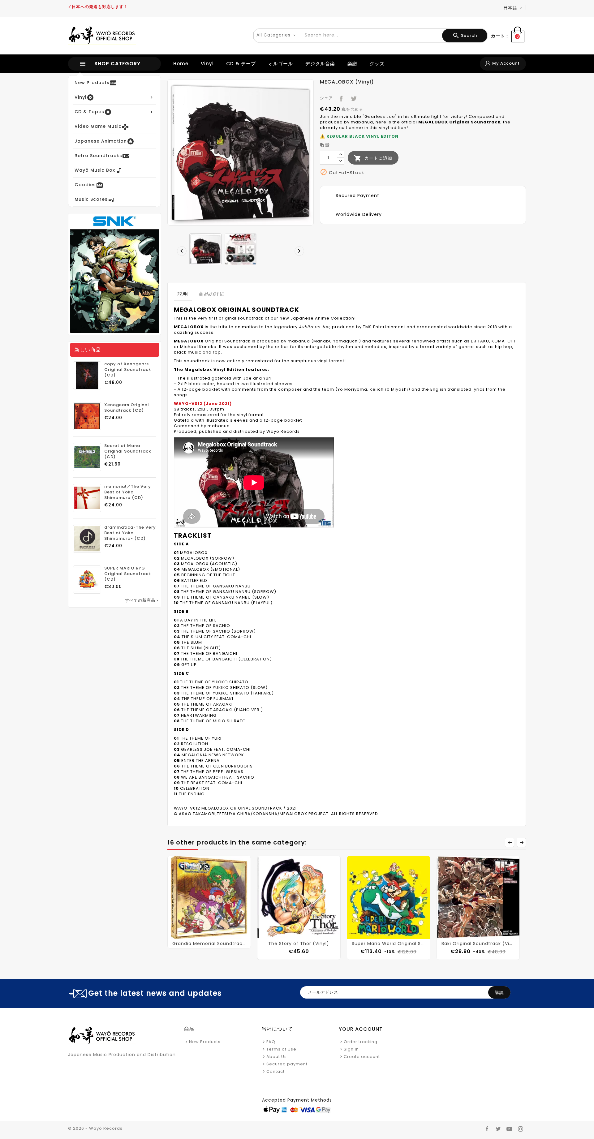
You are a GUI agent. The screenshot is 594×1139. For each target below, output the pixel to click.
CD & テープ (241, 63)
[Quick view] (215, 933)
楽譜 (352, 63)
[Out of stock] (203, 933)
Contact (275, 1071)
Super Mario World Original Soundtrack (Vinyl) (388, 943)
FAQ (270, 1042)
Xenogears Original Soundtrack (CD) (126, 407)
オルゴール (280, 63)
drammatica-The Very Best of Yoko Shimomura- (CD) (130, 533)
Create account (362, 1056)
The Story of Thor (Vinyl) (298, 943)
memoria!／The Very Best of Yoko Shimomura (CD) (127, 492)
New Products (205, 1042)
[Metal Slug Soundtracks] (114, 274)
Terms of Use (281, 1049)
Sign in (351, 1049)
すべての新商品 (142, 600)
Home (180, 63)
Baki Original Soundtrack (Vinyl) (478, 943)
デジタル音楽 (320, 63)
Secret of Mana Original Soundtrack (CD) (127, 451)
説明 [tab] (183, 294)
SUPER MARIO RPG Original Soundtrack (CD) (127, 573)
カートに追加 (373, 158)
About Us (276, 1056)
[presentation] (180, 249)
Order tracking (360, 1042)
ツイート (352, 97)
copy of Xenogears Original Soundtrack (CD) (127, 369)
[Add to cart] (292, 933)
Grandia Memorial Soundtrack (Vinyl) (209, 943)
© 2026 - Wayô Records (95, 1128)
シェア (339, 97)
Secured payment (287, 1064)
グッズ (377, 63)
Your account (361, 1029)
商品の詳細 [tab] (212, 294)
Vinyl (207, 63)
